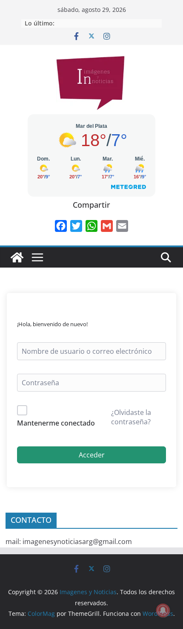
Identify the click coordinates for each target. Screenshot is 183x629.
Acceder (92, 455)
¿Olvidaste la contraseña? (131, 417)
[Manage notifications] (163, 610)
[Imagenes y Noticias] (17, 257)
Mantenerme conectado (56, 423)
